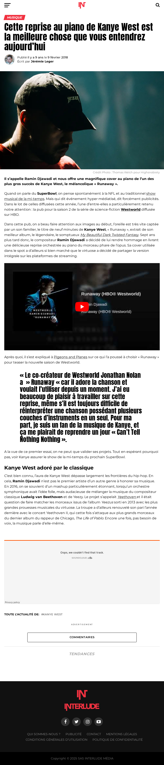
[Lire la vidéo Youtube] (82, 306)
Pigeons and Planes (70, 357)
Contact (94, 734)
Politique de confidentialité (117, 740)
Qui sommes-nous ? (43, 734)
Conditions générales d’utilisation (56, 740)
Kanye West (53, 614)
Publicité (74, 734)
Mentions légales (121, 734)
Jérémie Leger (42, 61)
